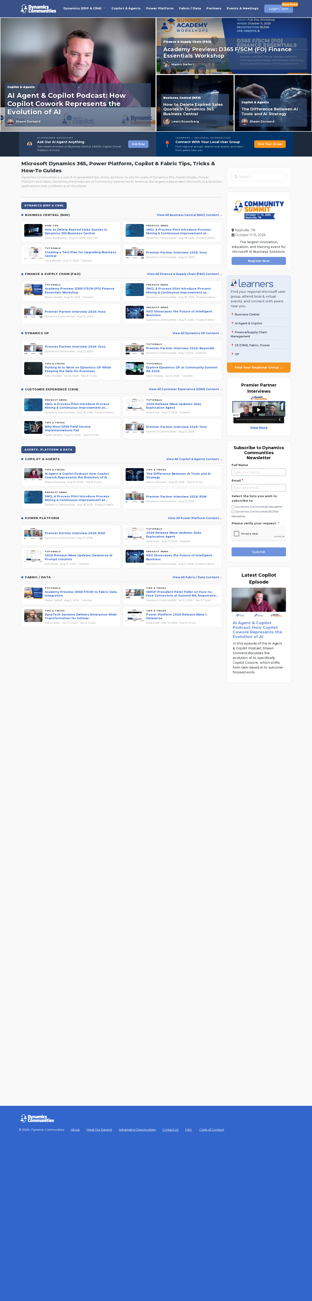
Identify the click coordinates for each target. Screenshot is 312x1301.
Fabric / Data (190, 8)
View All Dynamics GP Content (195, 333)
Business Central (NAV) (182, 97)
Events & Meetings (242, 8)
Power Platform (160, 8)
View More (258, 427)
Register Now (259, 261)
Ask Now (138, 144)
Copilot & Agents (126, 8)
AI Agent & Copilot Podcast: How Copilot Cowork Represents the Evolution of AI (257, 630)
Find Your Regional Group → (259, 367)
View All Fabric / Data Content (196, 577)
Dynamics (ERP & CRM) (82, 8)
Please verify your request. (255, 523)
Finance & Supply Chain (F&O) (187, 41)
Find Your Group (270, 144)
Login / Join (278, 9)
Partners (213, 8)
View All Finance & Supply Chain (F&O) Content (183, 274)
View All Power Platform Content (193, 518)
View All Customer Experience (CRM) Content (184, 389)
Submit (258, 552)
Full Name (240, 465)
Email (237, 480)
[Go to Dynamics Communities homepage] (38, 8)
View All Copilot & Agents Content (192, 459)
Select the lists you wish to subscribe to (254, 498)
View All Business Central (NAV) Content (188, 215)
